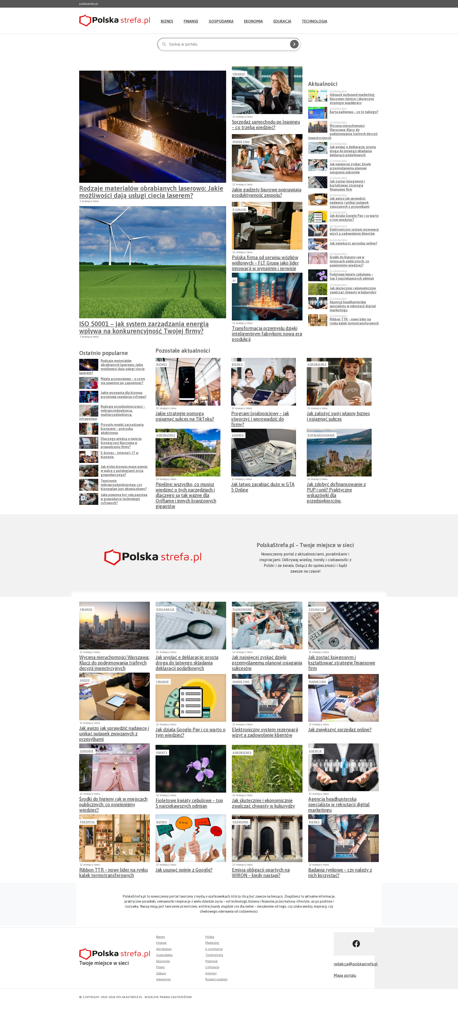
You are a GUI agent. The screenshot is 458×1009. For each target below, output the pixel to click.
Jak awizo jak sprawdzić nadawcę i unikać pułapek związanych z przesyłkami (114, 732)
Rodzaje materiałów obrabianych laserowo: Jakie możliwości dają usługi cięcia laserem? (151, 192)
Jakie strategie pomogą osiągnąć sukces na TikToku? (185, 416)
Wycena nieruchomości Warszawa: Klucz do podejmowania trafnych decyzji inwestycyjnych (114, 661)
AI (234, 280)
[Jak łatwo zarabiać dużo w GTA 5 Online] (263, 452)
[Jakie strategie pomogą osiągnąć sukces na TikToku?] (188, 382)
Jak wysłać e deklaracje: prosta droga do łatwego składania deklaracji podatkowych (187, 661)
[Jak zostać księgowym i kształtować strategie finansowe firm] (343, 625)
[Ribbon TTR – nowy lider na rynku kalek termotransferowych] (114, 838)
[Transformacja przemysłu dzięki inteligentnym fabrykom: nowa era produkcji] (267, 296)
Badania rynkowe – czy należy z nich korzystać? (340, 872)
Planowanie (242, 609)
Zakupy (161, 973)
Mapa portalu (345, 975)
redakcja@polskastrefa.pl (356, 964)
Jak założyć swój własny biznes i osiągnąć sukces (338, 416)
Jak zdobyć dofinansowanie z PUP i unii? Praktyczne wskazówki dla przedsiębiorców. (336, 488)
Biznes (167, 21)
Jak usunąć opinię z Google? (184, 870)
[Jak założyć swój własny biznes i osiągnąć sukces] (339, 382)
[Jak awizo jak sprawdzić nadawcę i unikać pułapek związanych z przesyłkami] (114, 696)
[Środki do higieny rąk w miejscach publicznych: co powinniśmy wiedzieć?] (114, 767)
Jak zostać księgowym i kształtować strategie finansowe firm (341, 661)
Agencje (315, 751)
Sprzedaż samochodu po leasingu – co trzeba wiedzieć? (266, 124)
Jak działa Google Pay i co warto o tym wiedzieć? (190, 732)
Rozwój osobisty (216, 979)
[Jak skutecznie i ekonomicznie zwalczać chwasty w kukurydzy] (267, 769)
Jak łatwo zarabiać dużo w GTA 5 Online (263, 486)
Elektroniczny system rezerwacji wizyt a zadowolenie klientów (265, 732)
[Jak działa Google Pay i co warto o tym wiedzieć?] (191, 698)
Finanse (191, 21)
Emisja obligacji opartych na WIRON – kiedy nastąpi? (261, 872)
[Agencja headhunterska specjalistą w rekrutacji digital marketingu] (343, 767)
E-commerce (214, 949)
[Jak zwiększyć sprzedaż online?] (343, 698)
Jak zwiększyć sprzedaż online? (339, 729)
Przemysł (87, 822)
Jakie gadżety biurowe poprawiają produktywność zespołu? (266, 192)
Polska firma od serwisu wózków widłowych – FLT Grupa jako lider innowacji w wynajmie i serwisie (265, 261)
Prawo (160, 967)
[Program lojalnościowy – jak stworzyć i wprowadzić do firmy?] (263, 382)
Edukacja (282, 21)
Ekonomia (253, 21)
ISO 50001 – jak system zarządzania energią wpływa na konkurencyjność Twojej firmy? (144, 327)
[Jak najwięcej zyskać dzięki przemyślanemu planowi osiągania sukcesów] (267, 625)
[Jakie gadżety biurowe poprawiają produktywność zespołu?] (267, 158)
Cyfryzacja (212, 967)
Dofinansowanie (321, 435)
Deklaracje (165, 609)
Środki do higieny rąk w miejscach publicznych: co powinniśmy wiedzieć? (113, 803)
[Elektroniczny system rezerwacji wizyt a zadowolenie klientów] (267, 698)
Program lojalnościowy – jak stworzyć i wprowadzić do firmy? (260, 417)
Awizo (85, 680)
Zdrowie (87, 751)
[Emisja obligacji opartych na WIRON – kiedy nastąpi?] (267, 838)
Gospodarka (221, 21)
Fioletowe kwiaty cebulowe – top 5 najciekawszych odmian (189, 803)
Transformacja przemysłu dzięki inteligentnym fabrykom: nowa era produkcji (267, 332)
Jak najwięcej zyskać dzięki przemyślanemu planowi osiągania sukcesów (267, 661)
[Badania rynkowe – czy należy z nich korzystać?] (343, 838)
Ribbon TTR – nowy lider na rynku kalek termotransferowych (113, 872)
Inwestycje (163, 979)
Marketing (241, 141)
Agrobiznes (316, 364)
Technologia (314, 21)
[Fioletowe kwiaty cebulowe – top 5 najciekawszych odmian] (191, 769)
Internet (211, 973)
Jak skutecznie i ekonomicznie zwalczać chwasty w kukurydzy (263, 803)
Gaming (238, 435)
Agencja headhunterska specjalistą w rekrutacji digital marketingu (339, 803)
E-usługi (239, 209)
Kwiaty (161, 752)
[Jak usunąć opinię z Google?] (191, 838)
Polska (209, 937)
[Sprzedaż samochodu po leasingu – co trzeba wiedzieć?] (267, 90)
